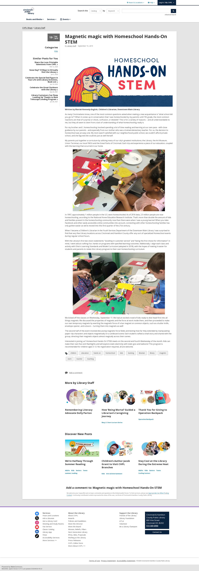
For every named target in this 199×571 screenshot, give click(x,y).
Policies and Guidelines (77, 521)
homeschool (110, 353)
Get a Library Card (50, 521)
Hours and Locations (51, 515)
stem (70, 359)
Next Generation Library (77, 532)
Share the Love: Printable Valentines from (46, 63)
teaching (90, 359)
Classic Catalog (48, 529)
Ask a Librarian (48, 518)
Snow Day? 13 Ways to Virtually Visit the (43, 71)
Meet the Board (74, 526)
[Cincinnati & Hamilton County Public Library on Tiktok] (37, 536)
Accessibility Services (51, 537)
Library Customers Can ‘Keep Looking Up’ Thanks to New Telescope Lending (44, 97)
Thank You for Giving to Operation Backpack (152, 411)
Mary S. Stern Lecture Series (112, 423)
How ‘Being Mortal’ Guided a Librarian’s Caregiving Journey (118, 413)
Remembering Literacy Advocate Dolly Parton (78, 411)
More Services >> (50, 540)
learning (131, 353)
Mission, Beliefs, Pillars (77, 529)
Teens (85, 470)
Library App (47, 532)
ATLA (121, 521)
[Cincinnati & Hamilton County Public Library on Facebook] (37, 514)
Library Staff (39, 28)
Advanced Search (170, 15)
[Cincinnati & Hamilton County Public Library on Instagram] (37, 523)
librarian (142, 353)
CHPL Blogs (27, 28)
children (73, 353)
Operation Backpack (146, 419)
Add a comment (75, 372)
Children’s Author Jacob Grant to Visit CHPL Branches (116, 464)
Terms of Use (94, 561)
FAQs (45, 535)
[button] (135, 2)
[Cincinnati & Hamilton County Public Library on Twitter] (37, 518)
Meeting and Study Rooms (53, 524)
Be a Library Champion (128, 526)
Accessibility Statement (126, 561)
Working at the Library (77, 537)
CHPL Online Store (75, 543)
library (152, 353)
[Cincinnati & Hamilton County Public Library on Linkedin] (37, 532)
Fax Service (47, 526)
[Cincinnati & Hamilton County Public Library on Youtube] (37, 527)
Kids (56, 51)
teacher (79, 359)
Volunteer (123, 524)
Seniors (78, 470)
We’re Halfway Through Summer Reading (79, 462)
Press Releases (74, 540)
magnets (162, 353)
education (85, 353)
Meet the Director (75, 524)
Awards (71, 518)
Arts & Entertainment (114, 474)
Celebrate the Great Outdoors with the (44, 88)
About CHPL (73, 515)
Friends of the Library (127, 515)
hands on (97, 353)
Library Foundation (126, 518)
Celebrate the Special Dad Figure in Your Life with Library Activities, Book (41, 79)
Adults (67, 470)
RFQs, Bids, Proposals (77, 535)
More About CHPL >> (76, 546)
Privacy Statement (108, 561)
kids (122, 353)
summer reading (71, 473)
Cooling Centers (144, 473)
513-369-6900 (152, 526)
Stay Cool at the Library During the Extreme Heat (153, 462)
